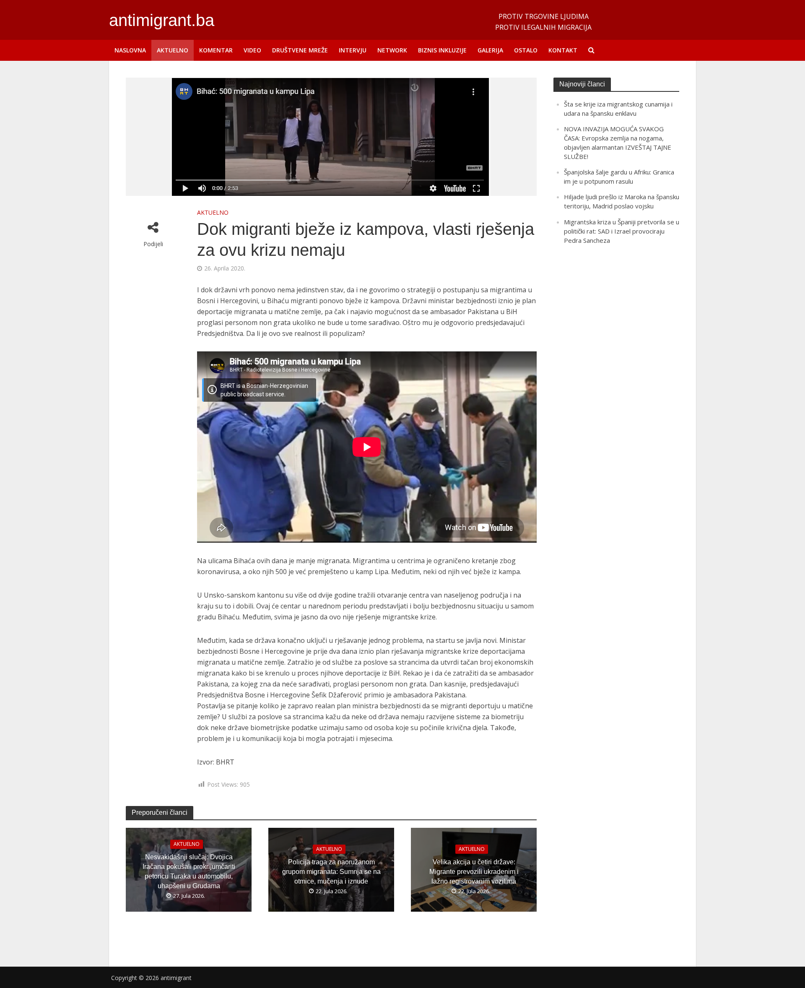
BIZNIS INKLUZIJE (442, 50)
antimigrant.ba (161, 20)
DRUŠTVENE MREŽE (300, 50)
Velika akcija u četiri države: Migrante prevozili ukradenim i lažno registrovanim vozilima (474, 871)
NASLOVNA (130, 50)
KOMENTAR (216, 50)
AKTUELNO (172, 50)
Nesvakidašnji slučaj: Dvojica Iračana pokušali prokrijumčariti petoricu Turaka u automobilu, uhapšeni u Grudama (189, 872)
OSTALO (526, 50)
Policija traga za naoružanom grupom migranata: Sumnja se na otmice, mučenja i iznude (331, 871)
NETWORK (392, 50)
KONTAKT (562, 50)
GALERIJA (490, 50)
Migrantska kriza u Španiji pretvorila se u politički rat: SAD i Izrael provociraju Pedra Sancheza (621, 231)
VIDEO (252, 50)
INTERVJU (352, 50)
